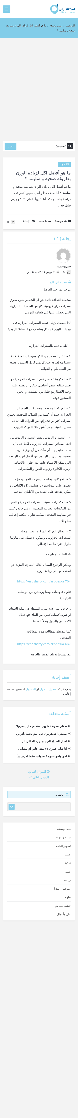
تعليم (68, 854)
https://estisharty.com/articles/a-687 (44, 644)
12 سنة (43, 221)
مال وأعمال (64, 914)
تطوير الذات (63, 846)
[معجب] (69, 272)
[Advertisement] (39, 87)
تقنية (68, 871)
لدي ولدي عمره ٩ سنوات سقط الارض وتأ (42, 756)
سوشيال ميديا (62, 888)
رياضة (67, 880)
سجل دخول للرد (58, 282)
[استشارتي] (62, 9)
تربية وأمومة (63, 837)
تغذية (67, 863)
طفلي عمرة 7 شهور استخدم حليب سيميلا (41, 726)
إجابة (27, 221)
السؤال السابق (37, 771)
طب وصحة (56, 25)
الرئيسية (70, 25)
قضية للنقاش (63, 906)
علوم (68, 897)
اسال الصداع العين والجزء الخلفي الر (44, 741)
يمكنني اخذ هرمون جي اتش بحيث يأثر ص (41, 734)
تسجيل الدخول (48, 689)
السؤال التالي (40, 777)
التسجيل (31, 689)
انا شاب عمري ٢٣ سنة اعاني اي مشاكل (42, 749)
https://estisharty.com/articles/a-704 (44, 581)
